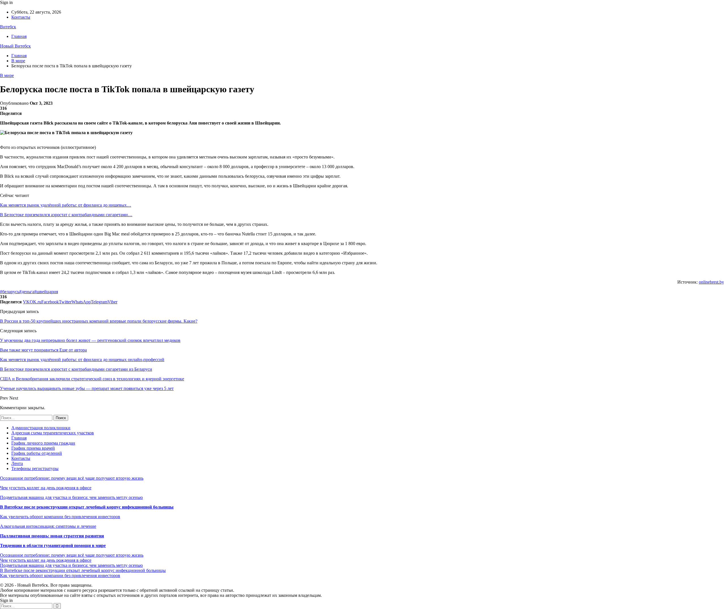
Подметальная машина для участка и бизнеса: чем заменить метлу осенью (71, 497)
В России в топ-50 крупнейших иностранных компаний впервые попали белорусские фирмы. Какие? (98, 321)
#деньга (26, 291)
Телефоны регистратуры (35, 468)
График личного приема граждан (43, 443)
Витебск (8, 26)
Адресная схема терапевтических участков (52, 432)
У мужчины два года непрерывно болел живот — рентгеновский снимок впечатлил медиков (90, 340)
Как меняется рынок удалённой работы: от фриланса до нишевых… (65, 205)
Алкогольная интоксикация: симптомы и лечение (48, 526)
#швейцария (46, 291)
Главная (19, 36)
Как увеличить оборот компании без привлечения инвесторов (60, 516)
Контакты (20, 17)
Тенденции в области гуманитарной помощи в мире (53, 545)
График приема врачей (33, 448)
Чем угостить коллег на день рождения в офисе (45, 487)
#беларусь (9, 291)
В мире (7, 75)
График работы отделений (36, 453)
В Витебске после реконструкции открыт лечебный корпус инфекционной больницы (87, 507)
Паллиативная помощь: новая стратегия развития (52, 535)
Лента (17, 463)
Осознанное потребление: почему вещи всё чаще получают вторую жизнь (71, 478)
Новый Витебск (15, 46)
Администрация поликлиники (40, 427)
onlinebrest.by (711, 282)
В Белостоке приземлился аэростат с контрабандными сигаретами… (66, 214)
